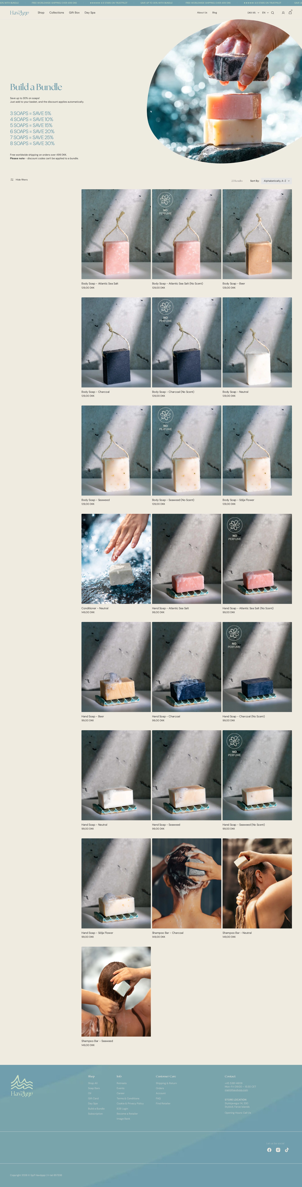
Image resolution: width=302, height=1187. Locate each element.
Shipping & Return (166, 1083)
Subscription (95, 1113)
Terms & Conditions (128, 1098)
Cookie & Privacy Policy (130, 1103)
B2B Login (122, 1108)
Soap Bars (94, 1088)
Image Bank (123, 1118)
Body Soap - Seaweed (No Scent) (173, 500)
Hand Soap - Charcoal (166, 716)
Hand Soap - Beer (92, 716)
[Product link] (116, 241)
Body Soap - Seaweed (95, 500)
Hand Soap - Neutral (94, 825)
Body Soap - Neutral (235, 392)
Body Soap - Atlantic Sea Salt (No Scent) (177, 283)
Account (161, 1093)
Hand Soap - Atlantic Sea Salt (170, 608)
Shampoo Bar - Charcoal (167, 933)
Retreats (122, 1083)
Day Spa (93, 1103)
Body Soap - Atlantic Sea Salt (99, 283)
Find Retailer (163, 1103)
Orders (160, 1088)
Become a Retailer (127, 1113)
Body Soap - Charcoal (95, 392)
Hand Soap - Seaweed (166, 825)
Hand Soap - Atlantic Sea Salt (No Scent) (248, 608)
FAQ (158, 1098)
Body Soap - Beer (234, 283)
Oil (89, 1093)
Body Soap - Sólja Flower (238, 500)
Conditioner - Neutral (94, 608)
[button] (272, 12)
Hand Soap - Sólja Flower (97, 933)
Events (120, 1088)
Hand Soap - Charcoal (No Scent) (244, 716)
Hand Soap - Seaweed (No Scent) (244, 825)
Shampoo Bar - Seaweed (97, 1041)
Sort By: (254, 180)
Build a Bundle (96, 1108)
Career (121, 1093)
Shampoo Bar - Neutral (237, 933)
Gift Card (93, 1098)
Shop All (93, 1083)
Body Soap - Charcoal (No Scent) (173, 392)
